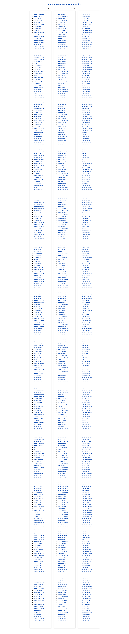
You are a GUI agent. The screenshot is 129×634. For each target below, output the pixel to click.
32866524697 (61, 247)
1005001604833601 (39, 535)
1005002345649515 (87, 404)
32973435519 (37, 361)
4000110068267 (38, 63)
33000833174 (37, 512)
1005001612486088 (87, 553)
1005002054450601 (87, 67)
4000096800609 (86, 185)
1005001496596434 (39, 570)
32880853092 (37, 126)
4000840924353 (62, 42)
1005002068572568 (63, 535)
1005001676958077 (39, 100)
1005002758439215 (39, 132)
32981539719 (85, 508)
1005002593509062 (39, 206)
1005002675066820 (87, 24)
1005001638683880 (63, 175)
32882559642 (61, 130)
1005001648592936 (87, 273)
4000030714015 (38, 565)
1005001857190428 (63, 541)
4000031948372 (86, 275)
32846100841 (37, 525)
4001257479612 (62, 61)
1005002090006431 (87, 257)
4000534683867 (62, 547)
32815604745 (85, 623)
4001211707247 (62, 110)
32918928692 (85, 529)
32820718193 (37, 34)
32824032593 (61, 529)
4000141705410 (62, 300)
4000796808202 (62, 435)
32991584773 (37, 177)
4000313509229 (62, 98)
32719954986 (61, 108)
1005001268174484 (63, 343)
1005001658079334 (39, 247)
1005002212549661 (63, 257)
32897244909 (85, 347)
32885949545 (37, 286)
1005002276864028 (63, 265)
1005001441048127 (63, 20)
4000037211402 (86, 484)
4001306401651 (38, 625)
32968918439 (61, 26)
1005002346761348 (63, 120)
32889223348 (61, 177)
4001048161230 (62, 320)
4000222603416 (62, 431)
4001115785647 (38, 518)
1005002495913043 (63, 518)
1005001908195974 (63, 288)
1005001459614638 (39, 608)
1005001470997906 (39, 561)
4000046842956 (86, 55)
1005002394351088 (63, 53)
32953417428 (85, 357)
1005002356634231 (87, 118)
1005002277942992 (87, 230)
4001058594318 (38, 310)
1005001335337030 (63, 527)
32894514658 (37, 232)
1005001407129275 (39, 87)
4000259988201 (86, 355)
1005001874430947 (39, 437)
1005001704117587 (87, 480)
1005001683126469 (87, 447)
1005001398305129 (63, 543)
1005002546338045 (39, 185)
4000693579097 (86, 206)
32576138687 (37, 614)
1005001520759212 (87, 190)
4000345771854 (62, 592)
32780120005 (61, 167)
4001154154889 (62, 296)
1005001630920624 (87, 320)
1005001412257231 (87, 335)
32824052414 (85, 153)
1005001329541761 (87, 63)
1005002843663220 (63, 404)
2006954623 (61, 237)
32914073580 (85, 424)
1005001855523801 (63, 447)
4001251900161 (37, 212)
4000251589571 (38, 263)
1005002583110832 (39, 36)
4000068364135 (62, 598)
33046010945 (61, 38)
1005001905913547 (39, 226)
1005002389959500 (87, 328)
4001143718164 (62, 96)
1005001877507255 (63, 216)
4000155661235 (38, 284)
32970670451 (61, 306)
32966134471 (61, 439)
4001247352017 (86, 235)
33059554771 (61, 34)
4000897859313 (38, 220)
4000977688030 (62, 204)
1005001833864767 (63, 286)
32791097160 (61, 414)
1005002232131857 (39, 216)
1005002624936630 (63, 32)
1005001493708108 (39, 588)
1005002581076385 (63, 429)
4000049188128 (86, 112)
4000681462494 (38, 296)
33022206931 (37, 617)
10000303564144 (62, 484)
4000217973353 (62, 45)
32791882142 (37, 514)
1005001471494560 (87, 165)
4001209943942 (86, 537)
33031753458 (85, 79)
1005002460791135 (39, 592)
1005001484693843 (87, 204)
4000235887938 (86, 141)
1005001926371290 (39, 24)
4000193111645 (62, 422)
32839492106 (85, 502)
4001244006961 (38, 26)
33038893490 (85, 606)
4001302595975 (86, 286)
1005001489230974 (87, 498)
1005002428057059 (87, 324)
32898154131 (61, 359)
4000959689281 (62, 277)
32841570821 (37, 304)
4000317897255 (62, 40)
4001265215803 (62, 420)
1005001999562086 (87, 100)
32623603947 (85, 228)
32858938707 (85, 388)
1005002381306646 (63, 512)
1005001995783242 (63, 482)
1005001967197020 (39, 192)
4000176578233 (62, 171)
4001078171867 (37, 218)
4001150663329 (62, 621)
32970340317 (37, 404)
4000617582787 (38, 30)
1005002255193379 (87, 545)
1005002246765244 (39, 598)
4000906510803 (86, 147)
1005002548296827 (87, 47)
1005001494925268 (39, 306)
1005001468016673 (39, 128)
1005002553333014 (39, 553)
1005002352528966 (39, 32)
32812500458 (61, 537)
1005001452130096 (39, 292)
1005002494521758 (63, 441)
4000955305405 (62, 437)
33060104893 (37, 378)
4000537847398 (38, 416)
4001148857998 (62, 294)
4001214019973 (38, 590)
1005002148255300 (63, 467)
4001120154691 (62, 63)
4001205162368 (38, 157)
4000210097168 (86, 565)
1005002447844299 (39, 580)
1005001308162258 (39, 294)
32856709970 (85, 343)
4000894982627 (86, 420)
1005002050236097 (87, 128)
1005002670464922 (87, 59)
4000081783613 (86, 371)
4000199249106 (86, 461)
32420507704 (61, 427)
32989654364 (61, 143)
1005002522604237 (87, 514)
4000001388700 (86, 429)
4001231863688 (38, 516)
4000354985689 (86, 555)
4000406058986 (86, 14)
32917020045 (37, 420)
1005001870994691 (63, 463)
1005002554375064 (87, 527)
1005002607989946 (87, 339)
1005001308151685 (87, 104)
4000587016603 (86, 621)
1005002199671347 (87, 22)
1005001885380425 (39, 75)
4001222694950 (62, 333)
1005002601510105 (63, 357)
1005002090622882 (39, 578)
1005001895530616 (63, 486)
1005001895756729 (63, 382)
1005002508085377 (39, 145)
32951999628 (85, 563)
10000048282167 (86, 572)
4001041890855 (38, 130)
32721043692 (61, 22)
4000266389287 (38, 533)
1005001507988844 (87, 149)
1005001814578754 (87, 588)
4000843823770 (38, 380)
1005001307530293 (63, 549)
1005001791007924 (39, 584)
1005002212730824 (63, 104)
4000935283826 (38, 65)
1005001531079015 (87, 310)
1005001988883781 (87, 576)
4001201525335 (86, 604)
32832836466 (37, 427)
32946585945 (37, 559)
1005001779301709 (63, 533)
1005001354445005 (63, 514)
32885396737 (37, 357)
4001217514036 (86, 318)
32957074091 (61, 49)
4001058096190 (62, 59)
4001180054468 (38, 67)
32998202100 (85, 181)
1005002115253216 (63, 510)
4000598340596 (86, 520)
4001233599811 (86, 314)
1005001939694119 (63, 473)
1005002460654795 (87, 296)
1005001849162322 (39, 335)
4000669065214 (86, 81)
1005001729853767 (39, 494)
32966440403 (85, 539)
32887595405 (85, 265)
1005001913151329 (62, 455)
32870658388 (37, 447)
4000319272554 (62, 75)
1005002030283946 (63, 623)
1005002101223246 (39, 396)
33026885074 (37, 51)
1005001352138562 (39, 198)
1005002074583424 (39, 302)
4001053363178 (62, 69)
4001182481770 (62, 388)
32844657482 (85, 20)
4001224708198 (62, 412)
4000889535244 (86, 177)
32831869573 (37, 623)
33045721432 (61, 567)
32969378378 (61, 545)
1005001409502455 (87, 478)
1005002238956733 (63, 588)
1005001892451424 (87, 251)
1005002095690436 (63, 94)
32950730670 (61, 380)
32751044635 (85, 279)
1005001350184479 (87, 570)
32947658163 (37, 85)
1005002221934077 (39, 200)
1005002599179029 (87, 30)
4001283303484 (38, 402)
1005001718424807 (63, 222)
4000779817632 (62, 337)
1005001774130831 (38, 445)
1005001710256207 (39, 47)
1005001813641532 (38, 134)
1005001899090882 (87, 518)
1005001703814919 (63, 271)
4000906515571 (62, 230)
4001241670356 (86, 49)
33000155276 (37, 38)
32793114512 (61, 83)
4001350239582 (62, 232)
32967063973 (85, 400)
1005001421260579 (87, 116)
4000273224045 (62, 36)
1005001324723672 (39, 59)
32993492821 (85, 380)
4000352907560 (86, 580)
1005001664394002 (39, 527)
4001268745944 (86, 124)
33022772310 (37, 118)
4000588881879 (62, 520)
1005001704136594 (39, 345)
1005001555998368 (39, 359)
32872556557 (85, 194)
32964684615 (61, 312)
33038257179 (37, 469)
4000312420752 (62, 617)
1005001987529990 (87, 208)
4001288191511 (61, 394)
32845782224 (37, 353)
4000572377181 (62, 451)
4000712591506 (86, 167)
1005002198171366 (38, 267)
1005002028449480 (63, 145)
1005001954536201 (39, 281)
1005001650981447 (87, 61)
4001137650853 (62, 586)
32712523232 (85, 136)
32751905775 (61, 461)
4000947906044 (62, 218)
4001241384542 (38, 308)
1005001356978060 (63, 292)
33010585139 (61, 87)
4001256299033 (86, 617)
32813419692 (61, 572)
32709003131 (61, 402)
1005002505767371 (87, 114)
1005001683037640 (39, 102)
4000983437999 (38, 153)
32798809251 (85, 218)
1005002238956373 (87, 316)
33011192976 (37, 288)
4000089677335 (62, 345)
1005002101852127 (63, 188)
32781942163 (85, 226)
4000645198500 (38, 388)
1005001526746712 (63, 165)
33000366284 (61, 480)
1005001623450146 (63, 16)
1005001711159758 (86, 151)
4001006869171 (86, 53)
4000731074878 (38, 312)
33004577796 (37, 451)
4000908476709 (62, 290)
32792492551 (61, 267)
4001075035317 (62, 153)
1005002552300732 (63, 551)
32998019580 (37, 89)
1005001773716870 (38, 16)
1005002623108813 (87, 496)
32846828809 (85, 26)
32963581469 (61, 79)
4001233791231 (38, 190)
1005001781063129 (87, 441)
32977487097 (85, 369)
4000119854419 (86, 36)
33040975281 (61, 614)
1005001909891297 (87, 373)
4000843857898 (86, 363)
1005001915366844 (39, 339)
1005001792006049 (39, 465)
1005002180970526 (63, 457)
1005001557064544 (87, 243)
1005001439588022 (63, 304)
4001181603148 (62, 157)
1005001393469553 (39, 539)
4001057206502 (62, 159)
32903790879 (61, 132)
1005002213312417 (87, 200)
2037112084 (37, 551)
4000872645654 (86, 28)
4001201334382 (86, 269)
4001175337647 (62, 122)
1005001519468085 (39, 555)
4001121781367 (86, 247)
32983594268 (85, 249)
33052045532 (37, 138)
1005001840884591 (87, 476)
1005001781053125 (87, 98)
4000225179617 (62, 141)
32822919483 (61, 128)
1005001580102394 (39, 621)
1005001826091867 (63, 89)
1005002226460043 (87, 290)
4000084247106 (86, 533)
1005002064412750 (39, 98)
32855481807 (85, 65)
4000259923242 (86, 322)
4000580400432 (86, 212)
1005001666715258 (87, 306)
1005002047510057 (39, 541)
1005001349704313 (39, 120)
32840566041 (61, 396)
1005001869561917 (87, 292)
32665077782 (37, 586)
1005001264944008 (87, 396)
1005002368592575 (63, 198)
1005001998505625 (39, 53)
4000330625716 (62, 563)
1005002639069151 (39, 108)
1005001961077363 (63, 410)
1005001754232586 (87, 188)
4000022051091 (38, 490)
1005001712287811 (38, 224)
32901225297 (61, 85)
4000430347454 (38, 351)
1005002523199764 (87, 284)
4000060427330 (86, 541)
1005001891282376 (87, 294)
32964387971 (37, 251)
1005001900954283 (63, 390)
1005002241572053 (39, 151)
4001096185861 (86, 351)
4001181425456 (86, 326)
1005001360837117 (87, 365)
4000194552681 (86, 40)
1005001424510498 (87, 38)
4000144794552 (38, 230)
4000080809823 (38, 504)
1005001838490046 (63, 91)
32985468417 (37, 563)
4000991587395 (86, 179)
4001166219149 (62, 496)
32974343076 (61, 249)
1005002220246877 (87, 288)
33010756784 (61, 196)
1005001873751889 (87, 106)
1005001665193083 (39, 326)
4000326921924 (86, 443)
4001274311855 (38, 567)
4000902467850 (86, 523)
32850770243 (85, 300)
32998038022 (37, 457)
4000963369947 (38, 375)
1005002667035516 (87, 453)
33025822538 (85, 435)
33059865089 (37, 322)
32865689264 (37, 167)
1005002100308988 (87, 171)
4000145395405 (62, 57)
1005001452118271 (62, 136)
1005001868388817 (63, 469)
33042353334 (85, 85)
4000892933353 (62, 494)
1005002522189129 (39, 435)
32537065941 (61, 206)
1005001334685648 (63, 523)
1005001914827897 (39, 498)
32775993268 (37, 355)
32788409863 (61, 561)
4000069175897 (86, 582)
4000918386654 (62, 261)
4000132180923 (86, 232)
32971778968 (85, 471)
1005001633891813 (63, 371)
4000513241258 (86, 94)
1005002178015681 (63, 114)
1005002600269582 (39, 459)
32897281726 (61, 465)
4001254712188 (86, 584)
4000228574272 (62, 24)
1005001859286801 (39, 273)
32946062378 (61, 559)
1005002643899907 (63, 245)
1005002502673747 (39, 40)
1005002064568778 (39, 582)
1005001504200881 (63, 355)
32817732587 (37, 612)
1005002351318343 (87, 594)
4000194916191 (37, 257)
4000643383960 (62, 179)
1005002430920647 (87, 333)
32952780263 (85, 145)
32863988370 (61, 138)
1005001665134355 (39, 422)
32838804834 (85, 345)
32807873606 (85, 337)
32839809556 (37, 508)
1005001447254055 (39, 114)
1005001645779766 (87, 590)
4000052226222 (38, 602)
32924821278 (85, 418)
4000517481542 (86, 494)
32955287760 (37, 371)
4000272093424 (62, 326)
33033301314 (85, 157)
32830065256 (61, 508)
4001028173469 (38, 112)
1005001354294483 (87, 427)
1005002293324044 (39, 337)
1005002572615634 (39, 365)
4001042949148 (62, 619)
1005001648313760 (39, 42)
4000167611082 (86, 216)
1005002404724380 (63, 253)
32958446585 (85, 312)
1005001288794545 (87, 549)
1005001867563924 (39, 343)
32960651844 (85, 422)
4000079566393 (62, 183)
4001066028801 (86, 596)
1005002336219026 (87, 143)
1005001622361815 (63, 576)
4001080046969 (38, 488)
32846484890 (37, 476)
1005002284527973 (87, 416)
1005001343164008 (87, 42)
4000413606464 (86, 386)
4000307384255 (38, 45)
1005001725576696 (39, 506)
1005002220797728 (39, 163)
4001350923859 (86, 16)
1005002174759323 (63, 173)
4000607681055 (86, 488)
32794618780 (61, 445)
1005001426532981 (39, 369)
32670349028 (85, 237)
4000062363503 (38, 333)
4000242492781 (86, 600)
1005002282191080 (63, 504)
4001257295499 (38, 543)
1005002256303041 (87, 586)
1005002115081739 (38, 275)
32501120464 (61, 14)
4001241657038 (62, 341)
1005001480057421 (87, 220)
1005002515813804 (63, 214)
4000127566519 (62, 259)
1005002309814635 (39, 245)
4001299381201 (62, 418)
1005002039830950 (39, 208)
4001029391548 (62, 580)
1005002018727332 (63, 328)
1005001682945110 (63, 71)
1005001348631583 (39, 320)
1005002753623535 (87, 96)
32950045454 (37, 471)
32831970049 (61, 243)
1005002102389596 (87, 506)
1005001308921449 (63, 30)
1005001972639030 (39, 480)
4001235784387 (38, 28)
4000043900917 (62, 147)
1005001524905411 (63, 516)
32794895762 (37, 194)
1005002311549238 (87, 57)
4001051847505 (38, 463)
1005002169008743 (87, 378)
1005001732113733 (62, 81)
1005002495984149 (39, 610)
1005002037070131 (63, 51)
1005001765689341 (39, 141)
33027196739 (85, 159)
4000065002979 (38, 255)
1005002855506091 (63, 557)
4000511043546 (62, 169)
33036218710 (61, 578)
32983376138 (85, 255)
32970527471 (85, 108)
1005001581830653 (63, 416)
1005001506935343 (39, 149)
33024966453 (37, 237)
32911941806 (85, 308)
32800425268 (61, 112)
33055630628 (37, 55)
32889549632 (37, 408)
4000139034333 (86, 592)
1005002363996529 (63, 373)
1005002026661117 (63, 275)
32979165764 (61, 185)
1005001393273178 (63, 210)
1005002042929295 (39, 473)
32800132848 (61, 255)
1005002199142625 (39, 418)
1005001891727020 (87, 561)
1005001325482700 (63, 351)
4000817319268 (62, 339)
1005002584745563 (39, 239)
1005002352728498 (39, 241)
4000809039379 (86, 34)
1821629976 (37, 449)
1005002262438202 (39, 520)
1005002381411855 (87, 298)
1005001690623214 (87, 437)
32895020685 (85, 214)
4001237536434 (62, 606)
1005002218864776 (63, 208)
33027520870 (37, 143)
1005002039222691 (39, 175)
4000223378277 (86, 451)
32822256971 (37, 441)
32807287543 (85, 138)
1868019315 (85, 134)
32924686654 (37, 400)
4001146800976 (62, 375)
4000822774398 (86, 535)
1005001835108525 (63, 400)
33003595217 (85, 445)
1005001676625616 (87, 459)
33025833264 (61, 269)
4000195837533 (62, 161)
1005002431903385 (63, 279)
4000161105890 (62, 349)
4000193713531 (86, 224)
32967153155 (61, 65)
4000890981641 (38, 496)
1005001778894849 (87, 32)
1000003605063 (86, 469)
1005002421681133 (38, 71)
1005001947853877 (39, 596)
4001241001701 (86, 610)
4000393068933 (86, 87)
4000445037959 (62, 220)
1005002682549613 (39, 363)
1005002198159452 (39, 439)
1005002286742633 (39, 159)
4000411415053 (38, 486)
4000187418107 (37, 261)
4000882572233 (86, 619)
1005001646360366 (39, 510)
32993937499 (37, 124)
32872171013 (85, 277)
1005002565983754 (87, 341)
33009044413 (85, 384)
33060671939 (61, 604)
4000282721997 (86, 394)
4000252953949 (62, 200)
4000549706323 (86, 263)
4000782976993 (86, 89)
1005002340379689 (63, 408)
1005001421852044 (63, 574)
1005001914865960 (39, 14)
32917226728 (85, 557)
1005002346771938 (39, 604)
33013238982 (85, 261)
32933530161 (61, 134)
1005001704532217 (63, 330)
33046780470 (85, 259)
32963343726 (61, 378)
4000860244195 (86, 543)
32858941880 (85, 574)
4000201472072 (38, 410)
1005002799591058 (39, 202)
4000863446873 (86, 155)
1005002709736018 (63, 590)
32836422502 (37, 478)
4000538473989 (86, 361)
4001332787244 (62, 565)
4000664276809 (86, 433)
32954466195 (61, 181)
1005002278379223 (63, 459)
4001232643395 (38, 492)
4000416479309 (86, 241)
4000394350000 (38, 110)
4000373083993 (62, 118)
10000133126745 (62, 298)
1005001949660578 (63, 347)
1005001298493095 (87, 559)
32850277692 (85, 465)
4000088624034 (38, 347)
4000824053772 (86, 408)
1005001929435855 (63, 492)
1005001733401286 (63, 392)
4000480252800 (86, 392)
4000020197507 (62, 363)
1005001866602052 (63, 228)
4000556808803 (86, 281)
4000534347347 (38, 547)
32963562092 (85, 359)
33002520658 (61, 525)
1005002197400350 (63, 124)
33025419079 (37, 330)
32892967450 (61, 335)
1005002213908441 (63, 600)
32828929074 (61, 314)
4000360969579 (86, 175)
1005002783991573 (87, 45)
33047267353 (61, 322)
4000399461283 (62, 302)
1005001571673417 (38, 179)
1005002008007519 (39, 453)
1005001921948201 (87, 525)
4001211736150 (37, 349)
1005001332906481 (39, 572)
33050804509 (61, 610)
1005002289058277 (87, 73)
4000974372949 (38, 500)
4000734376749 (86, 449)
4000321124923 (86, 349)
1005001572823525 (39, 222)
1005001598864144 (87, 102)
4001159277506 (86, 375)
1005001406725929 (63, 490)
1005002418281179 (38, 77)
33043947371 (61, 18)
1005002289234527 (63, 151)
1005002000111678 (38, 406)
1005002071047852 (39, 57)
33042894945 (37, 243)
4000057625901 (86, 467)
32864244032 (37, 79)
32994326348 (85, 382)
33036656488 (37, 69)
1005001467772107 (38, 147)
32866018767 (37, 265)
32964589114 (61, 235)
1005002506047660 (87, 163)
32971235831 (37, 484)
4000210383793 (62, 424)
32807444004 (85, 271)
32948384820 (85, 239)
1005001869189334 (63, 488)
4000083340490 (62, 498)
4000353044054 (86, 463)
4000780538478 (62, 353)
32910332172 (85, 173)
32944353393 (85, 367)
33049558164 (61, 106)
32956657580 (85, 267)
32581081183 (85, 492)
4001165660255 (38, 316)
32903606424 (37, 431)
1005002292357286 (39, 390)
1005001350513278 (39, 165)
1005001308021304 (87, 625)
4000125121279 (62, 77)
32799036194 (61, 226)
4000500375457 (62, 155)
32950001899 (85, 18)
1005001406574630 (63, 224)
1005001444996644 (87, 457)
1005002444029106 (87, 51)
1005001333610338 (63, 502)
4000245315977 (86, 253)
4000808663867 (62, 471)
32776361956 (85, 132)
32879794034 (37, 461)
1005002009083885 (87, 510)
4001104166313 (37, 196)
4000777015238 (38, 122)
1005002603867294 (39, 269)
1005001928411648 (87, 482)
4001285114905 (62, 308)
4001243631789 (86, 83)
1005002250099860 (39, 384)
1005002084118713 (87, 192)
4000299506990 (38, 529)
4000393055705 (86, 161)
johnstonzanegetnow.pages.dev (64, 4)
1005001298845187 (63, 367)
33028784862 (37, 18)
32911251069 (61, 553)
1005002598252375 (39, 394)
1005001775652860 (39, 606)
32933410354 (61, 406)
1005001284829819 (39, 537)
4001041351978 (86, 398)
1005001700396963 (63, 386)
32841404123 (37, 173)
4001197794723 (62, 126)
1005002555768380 (63, 570)
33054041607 (37, 424)
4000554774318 (38, 545)
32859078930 (61, 67)
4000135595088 (62, 284)
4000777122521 (38, 81)
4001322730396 (38, 136)
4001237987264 (38, 412)
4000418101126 (62, 149)
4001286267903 (62, 476)
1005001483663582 (87, 210)
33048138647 (61, 369)
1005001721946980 (63, 324)
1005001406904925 (87, 551)
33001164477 (37, 433)
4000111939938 (62, 28)
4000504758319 (86, 602)
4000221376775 (38, 61)
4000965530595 (38, 169)
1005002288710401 (87, 504)
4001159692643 (38, 429)
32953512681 (61, 116)
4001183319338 (86, 120)
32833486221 (37, 228)
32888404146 (85, 304)
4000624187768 (62, 625)
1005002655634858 (63, 584)
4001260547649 (62, 398)
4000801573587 (38, 328)
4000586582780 (38, 367)
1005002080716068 (39, 22)
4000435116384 (86, 75)
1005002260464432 (39, 549)
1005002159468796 (87, 202)
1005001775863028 (39, 443)
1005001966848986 (63, 596)
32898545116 (85, 431)
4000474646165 (86, 353)
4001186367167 (86, 71)
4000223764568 (38, 271)
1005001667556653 (63, 190)
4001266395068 (38, 253)
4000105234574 (86, 91)
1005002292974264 (63, 608)
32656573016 (61, 163)
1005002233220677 (63, 47)
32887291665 (37, 116)
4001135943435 (62, 212)
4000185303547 (38, 83)
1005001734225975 (39, 455)
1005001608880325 (63, 531)
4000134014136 (38, 386)
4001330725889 (38, 398)
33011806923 (85, 245)
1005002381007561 (39, 318)
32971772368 (37, 259)
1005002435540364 (87, 406)
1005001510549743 (39, 531)
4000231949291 (38, 249)
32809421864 (61, 251)
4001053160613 (62, 506)
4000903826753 (86, 110)
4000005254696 (62, 594)
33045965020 (61, 192)
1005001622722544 (39, 279)
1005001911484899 (87, 512)
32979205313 (37, 502)
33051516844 (61, 310)
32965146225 (85, 490)
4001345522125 (38, 382)
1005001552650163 (87, 412)
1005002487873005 (63, 384)
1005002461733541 (87, 473)
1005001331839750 (87, 390)
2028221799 (61, 202)
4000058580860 (62, 443)
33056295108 (85, 608)
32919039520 (37, 210)
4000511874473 (62, 478)
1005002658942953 (63, 453)
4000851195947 (38, 20)
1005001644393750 (39, 619)
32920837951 (85, 567)
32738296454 (61, 102)
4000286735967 (62, 281)
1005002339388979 (39, 414)
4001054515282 (38, 161)
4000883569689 (62, 55)
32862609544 (37, 106)
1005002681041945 (63, 555)
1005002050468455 (87, 69)
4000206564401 (86, 126)
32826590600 (61, 361)
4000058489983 (38, 576)
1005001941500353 (63, 500)
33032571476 (61, 318)
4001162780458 (38, 204)
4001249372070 (38, 104)
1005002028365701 (87, 130)
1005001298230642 (63, 316)
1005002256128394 (39, 324)
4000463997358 (86, 578)
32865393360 (37, 183)
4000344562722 (86, 410)
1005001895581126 (87, 169)
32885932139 (37, 277)
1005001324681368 (63, 73)
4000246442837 (62, 365)
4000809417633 (86, 439)
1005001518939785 (87, 122)
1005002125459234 (39, 300)
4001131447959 (38, 557)
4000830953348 (38, 298)
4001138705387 (86, 614)
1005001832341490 (39, 467)
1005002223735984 (63, 100)
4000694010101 (38, 594)
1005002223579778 (63, 612)
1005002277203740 (87, 612)
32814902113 (37, 181)
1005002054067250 (39, 600)
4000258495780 (38, 574)
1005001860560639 (39, 155)
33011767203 (61, 449)
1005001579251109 (38, 373)
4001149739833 (86, 402)
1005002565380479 (87, 500)
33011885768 (37, 171)
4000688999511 (38, 392)
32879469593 (37, 314)
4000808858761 (38, 91)
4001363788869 (38, 341)
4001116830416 (86, 455)
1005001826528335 (87, 598)
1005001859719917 (87, 516)
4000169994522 (86, 330)
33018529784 (61, 263)
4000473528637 (38, 214)
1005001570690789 (63, 433)
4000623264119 (86, 77)
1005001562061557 (87, 196)
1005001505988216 (39, 96)
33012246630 (61, 194)
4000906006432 (38, 73)
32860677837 (85, 222)
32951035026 (85, 547)
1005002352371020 (39, 49)
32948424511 (37, 188)
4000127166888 (86, 302)
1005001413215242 (38, 94)
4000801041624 (86, 531)
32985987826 (61, 539)
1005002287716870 (63, 602)
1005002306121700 (87, 414)
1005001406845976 (39, 235)
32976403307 (85, 183)
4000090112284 (62, 241)
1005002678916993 (39, 523)
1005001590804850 (87, 486)
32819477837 (61, 582)
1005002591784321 (39, 482)
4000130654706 (62, 273)
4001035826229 (38, 290)
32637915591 (85, 198)
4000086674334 (62, 239)
